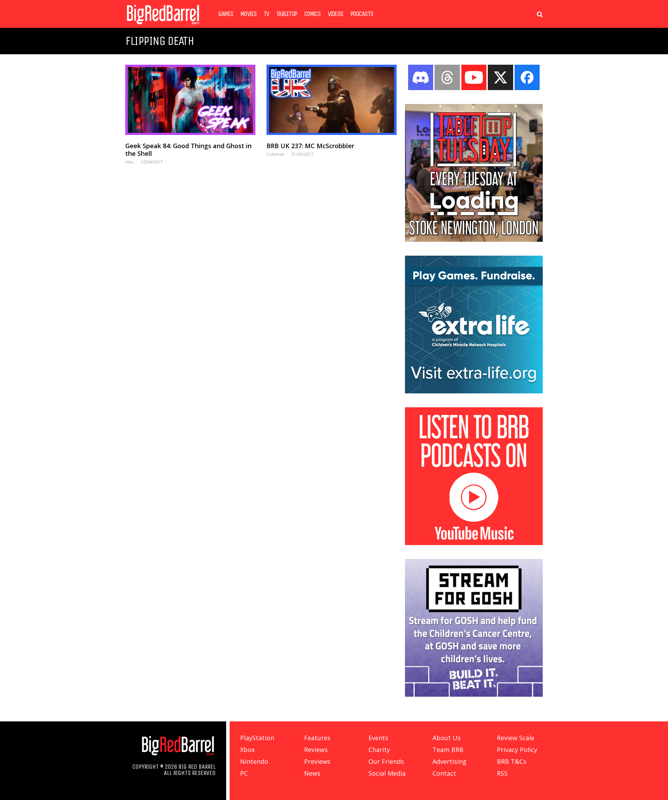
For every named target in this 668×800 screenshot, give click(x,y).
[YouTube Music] (474, 543)
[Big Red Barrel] (163, 26)
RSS (502, 773)
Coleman (275, 154)
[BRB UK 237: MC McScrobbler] (332, 100)
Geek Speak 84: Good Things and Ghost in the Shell (188, 150)
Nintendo (254, 761)
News (312, 773)
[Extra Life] (474, 391)
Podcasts (361, 13)
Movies (248, 13)
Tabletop (286, 13)
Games (225, 13)
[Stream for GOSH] (474, 694)
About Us (446, 738)
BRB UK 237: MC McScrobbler (310, 146)
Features (317, 738)
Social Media (387, 773)
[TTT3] (474, 239)
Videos (335, 13)
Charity (379, 749)
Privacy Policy (517, 749)
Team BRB (447, 749)
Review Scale (515, 738)
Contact (444, 773)
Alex (129, 162)
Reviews (316, 749)
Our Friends (386, 761)
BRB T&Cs (511, 761)
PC (244, 773)
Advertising (449, 761)
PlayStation (257, 738)
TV (266, 13)
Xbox (247, 749)
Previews (317, 761)
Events (378, 738)
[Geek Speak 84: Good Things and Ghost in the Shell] (190, 100)
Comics (312, 13)
